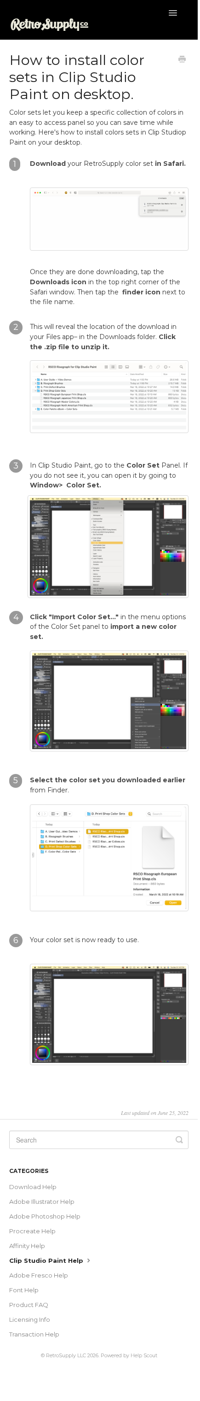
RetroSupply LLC (66, 1356)
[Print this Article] (182, 60)
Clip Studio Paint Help (47, 1260)
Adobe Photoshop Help (44, 1216)
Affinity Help (27, 1245)
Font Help (24, 1290)
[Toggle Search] (179, 1140)
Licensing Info (29, 1319)
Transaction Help (34, 1334)
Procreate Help (32, 1231)
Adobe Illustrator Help (41, 1201)
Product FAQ (28, 1304)
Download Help (33, 1186)
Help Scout (144, 1356)
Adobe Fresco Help (38, 1275)
